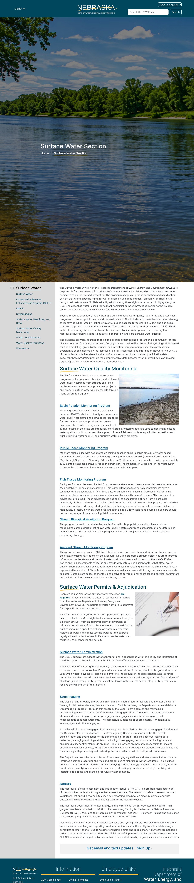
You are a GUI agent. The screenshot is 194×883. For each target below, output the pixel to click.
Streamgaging (24, 313)
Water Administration (28, 337)
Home (45, 153)
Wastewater (23, 348)
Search (176, 12)
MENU (18, 8)
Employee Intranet (109, 879)
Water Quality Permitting (30, 342)
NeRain (20, 308)
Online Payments (78, 879)
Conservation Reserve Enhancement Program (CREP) (33, 301)
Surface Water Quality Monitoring (28, 330)
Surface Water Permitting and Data (33, 321)
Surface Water (24, 293)
